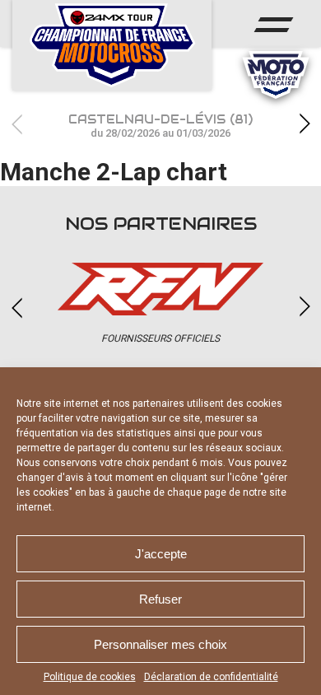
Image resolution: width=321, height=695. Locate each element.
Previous (16, 124)
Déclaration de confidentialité (211, 677)
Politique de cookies (90, 677)
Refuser (160, 599)
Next (304, 124)
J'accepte (161, 554)
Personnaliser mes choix (160, 644)
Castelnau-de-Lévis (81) (160, 125)
